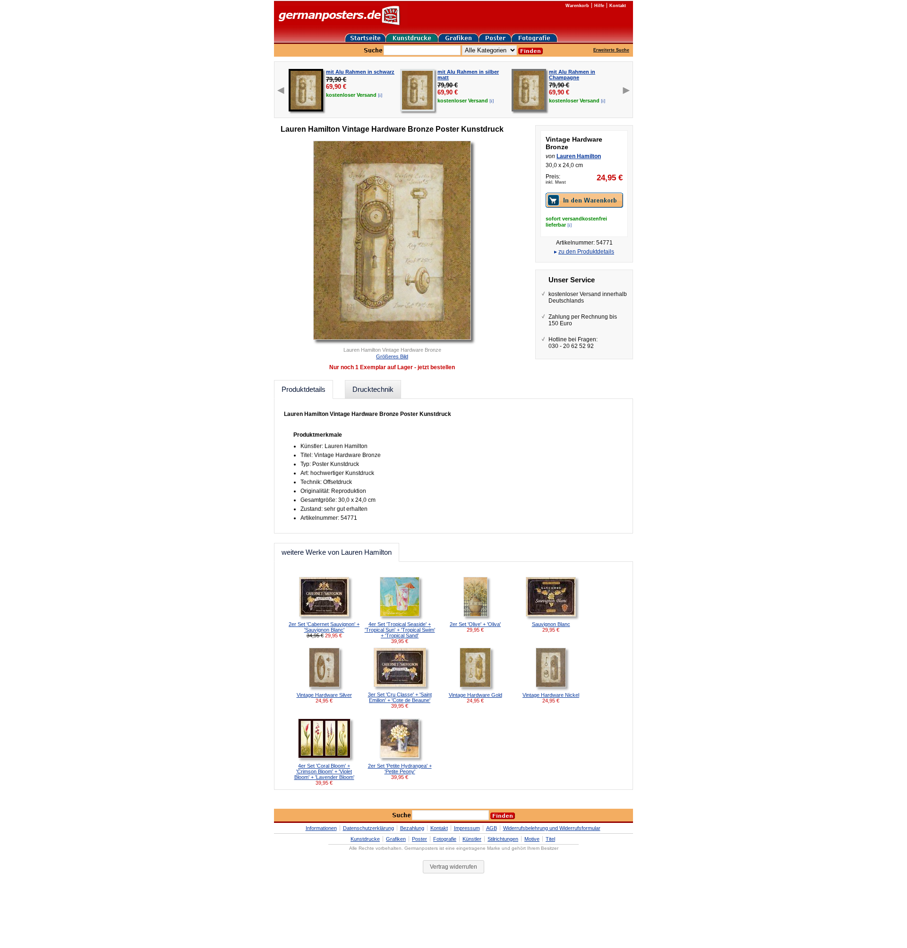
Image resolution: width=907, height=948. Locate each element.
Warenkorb (577, 5)
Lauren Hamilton (578, 156)
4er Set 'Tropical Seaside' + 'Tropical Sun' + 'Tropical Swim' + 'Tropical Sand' (400, 629)
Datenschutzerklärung (368, 828)
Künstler (471, 839)
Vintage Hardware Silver (324, 695)
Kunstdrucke (365, 839)
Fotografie (444, 839)
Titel (550, 839)
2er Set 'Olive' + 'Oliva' (475, 624)
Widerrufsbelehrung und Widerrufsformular (551, 828)
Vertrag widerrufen (453, 866)
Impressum (467, 828)
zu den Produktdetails (586, 251)
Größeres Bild (392, 356)
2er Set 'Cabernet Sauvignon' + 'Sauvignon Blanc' (324, 627)
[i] (380, 95)
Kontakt (617, 5)
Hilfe (599, 5)
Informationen (321, 828)
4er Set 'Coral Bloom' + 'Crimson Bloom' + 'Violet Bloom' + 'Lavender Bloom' (324, 771)
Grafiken (396, 839)
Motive (531, 839)
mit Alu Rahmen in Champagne (572, 74)
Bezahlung (412, 828)
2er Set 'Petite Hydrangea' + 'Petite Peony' (400, 768)
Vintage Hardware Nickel (550, 695)
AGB (491, 828)
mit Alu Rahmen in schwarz (360, 72)
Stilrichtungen (503, 839)
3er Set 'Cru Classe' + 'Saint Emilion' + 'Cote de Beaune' (400, 697)
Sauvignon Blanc (551, 624)
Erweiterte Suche (611, 50)
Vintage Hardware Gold (475, 695)
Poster (419, 839)
